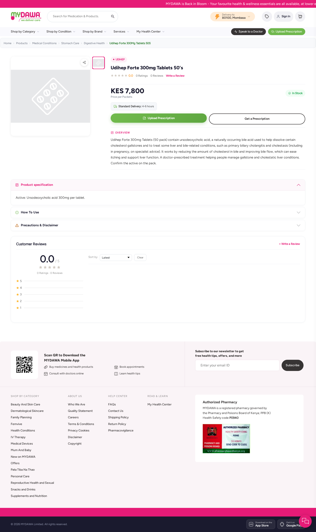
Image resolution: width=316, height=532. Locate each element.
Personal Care (20, 476)
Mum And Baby (21, 450)
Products (22, 43)
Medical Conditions (44, 43)
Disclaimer (75, 437)
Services (119, 31)
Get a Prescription (257, 119)
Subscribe (292, 365)
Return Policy (117, 424)
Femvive (16, 424)
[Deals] (267, 16)
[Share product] (84, 62)
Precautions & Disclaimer (39, 225)
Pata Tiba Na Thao (23, 470)
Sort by (93, 257)
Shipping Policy (118, 417)
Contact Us (115, 411)
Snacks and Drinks (23, 489)
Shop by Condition (58, 31)
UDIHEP (120, 59)
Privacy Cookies (78, 430)
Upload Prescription (289, 31)
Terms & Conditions (81, 424)
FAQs (112, 404)
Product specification (37, 185)
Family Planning (21, 417)
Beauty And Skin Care (25, 404)
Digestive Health (94, 43)
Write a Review (175, 75)
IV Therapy (18, 437)
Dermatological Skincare (27, 411)
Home (7, 43)
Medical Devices (22, 443)
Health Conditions (23, 430)
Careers (73, 417)
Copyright (74, 443)
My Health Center (149, 31)
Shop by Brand (92, 31)
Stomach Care (70, 43)
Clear (140, 257)
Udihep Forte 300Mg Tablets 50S (130, 43)
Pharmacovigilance (120, 430)
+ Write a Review (289, 243)
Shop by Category (23, 31)
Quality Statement (80, 411)
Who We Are (76, 404)
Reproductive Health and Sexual (32, 483)
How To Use (30, 212)
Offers (15, 463)
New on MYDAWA (23, 457)
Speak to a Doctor (251, 31)
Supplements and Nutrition (29, 496)
